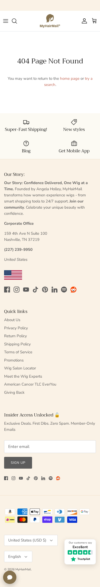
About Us (12, 319)
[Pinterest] (45, 289)
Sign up (18, 462)
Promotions (14, 360)
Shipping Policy (17, 344)
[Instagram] (16, 289)
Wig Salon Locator (20, 368)
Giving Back (14, 392)
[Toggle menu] (5, 21)
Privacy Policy (16, 328)
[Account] (83, 21)
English (14, 556)
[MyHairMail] (50, 21)
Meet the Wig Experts (23, 376)
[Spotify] (64, 289)
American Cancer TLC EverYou (30, 384)
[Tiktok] (35, 289)
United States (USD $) (27, 540)
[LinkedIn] (54, 289)
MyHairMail (23, 569)
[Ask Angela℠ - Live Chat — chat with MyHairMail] (9, 577)
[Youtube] (26, 289)
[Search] (17, 21)
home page (69, 78)
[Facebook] (7, 289)
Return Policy (15, 335)
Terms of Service (18, 352)
